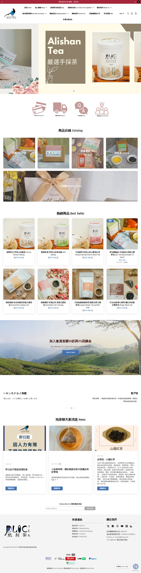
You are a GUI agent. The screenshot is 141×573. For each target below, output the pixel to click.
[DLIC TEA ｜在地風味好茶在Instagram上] (117, 527)
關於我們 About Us (103, 8)
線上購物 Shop (40, 8)
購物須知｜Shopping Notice (80, 528)
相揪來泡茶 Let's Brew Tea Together (80, 8)
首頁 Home (27, 8)
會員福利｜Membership (79, 537)
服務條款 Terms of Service (55, 568)
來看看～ (72, 2)
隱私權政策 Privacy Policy (71, 568)
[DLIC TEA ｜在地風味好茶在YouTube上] (122, 527)
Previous (4, 59)
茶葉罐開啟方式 (94, 13)
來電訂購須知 (67, 19)
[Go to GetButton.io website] (135, 570)
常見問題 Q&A (108, 13)
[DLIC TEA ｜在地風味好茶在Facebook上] (112, 527)
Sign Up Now (70, 352)
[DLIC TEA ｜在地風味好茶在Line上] (126, 527)
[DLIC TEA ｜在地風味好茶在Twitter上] (108, 527)
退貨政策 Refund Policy (87, 568)
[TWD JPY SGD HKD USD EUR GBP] (121, 13)
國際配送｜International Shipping (82, 531)
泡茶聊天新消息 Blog (57, 8)
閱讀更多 (11, 488)
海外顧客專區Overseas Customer (33, 13)
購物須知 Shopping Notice (58, 13)
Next (136, 59)
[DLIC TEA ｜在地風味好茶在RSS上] (131, 527)
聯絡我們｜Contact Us (79, 534)
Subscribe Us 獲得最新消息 (70, 504)
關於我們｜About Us (78, 526)
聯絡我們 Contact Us (78, 13)
